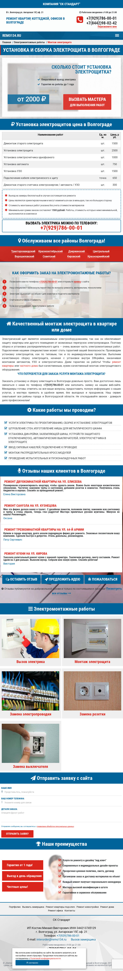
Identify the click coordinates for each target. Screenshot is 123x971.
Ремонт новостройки (88, 907)
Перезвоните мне (107, 26)
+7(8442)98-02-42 (101, 23)
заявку (77, 281)
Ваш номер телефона (12, 798)
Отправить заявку (17, 833)
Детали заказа (9, 809)
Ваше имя (6, 788)
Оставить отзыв (23, 579)
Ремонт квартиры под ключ (60, 907)
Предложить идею (64, 579)
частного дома (29, 365)
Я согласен (32, 962)
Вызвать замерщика (33, 907)
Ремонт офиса (55, 910)
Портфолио (15, 907)
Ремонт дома (107, 907)
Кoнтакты (70, 910)
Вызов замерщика (83, 939)
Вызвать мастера (87, 102)
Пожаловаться (104, 579)
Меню (117, 34)
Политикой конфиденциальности (45, 958)
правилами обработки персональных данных (55, 826)
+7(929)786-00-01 (101, 18)
